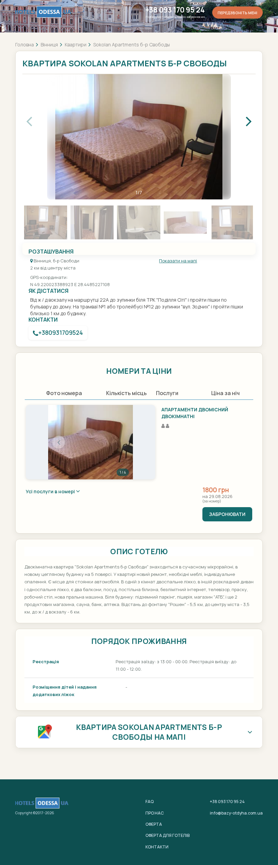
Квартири (75, 44)
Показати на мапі (178, 261)
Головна (24, 44)
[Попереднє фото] (58, 442)
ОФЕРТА (153, 824)
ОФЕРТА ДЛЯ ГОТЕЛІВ (167, 835)
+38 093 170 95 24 (175, 10)
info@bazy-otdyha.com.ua (236, 813)
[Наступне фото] (122, 442)
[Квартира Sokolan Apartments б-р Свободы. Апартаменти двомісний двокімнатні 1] (90, 442)
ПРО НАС (154, 813)
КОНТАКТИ (156, 847)
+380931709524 (60, 333)
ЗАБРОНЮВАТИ (227, 514)
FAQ (149, 801)
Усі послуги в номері (51, 491)
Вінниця (49, 44)
